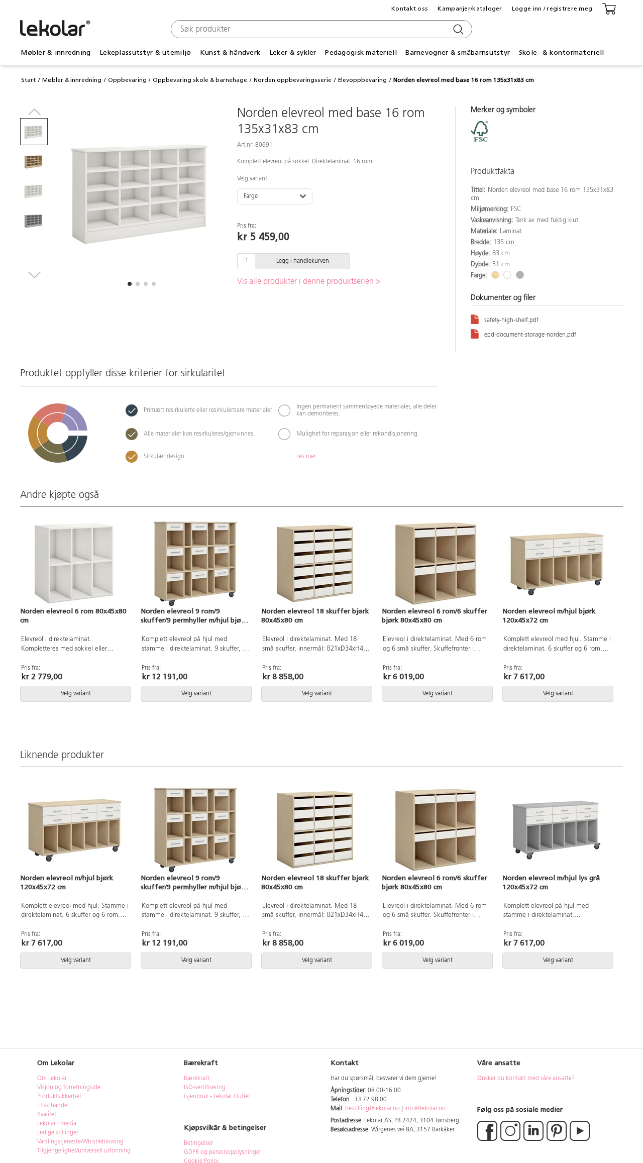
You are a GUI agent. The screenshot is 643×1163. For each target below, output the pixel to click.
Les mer (306, 457)
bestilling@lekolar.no (372, 1109)
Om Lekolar (52, 1079)
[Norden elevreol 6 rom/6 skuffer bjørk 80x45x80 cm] (436, 563)
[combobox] (320, 29)
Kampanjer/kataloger (470, 8)
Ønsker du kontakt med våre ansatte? (526, 1079)
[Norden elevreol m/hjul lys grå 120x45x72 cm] (556, 830)
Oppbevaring (127, 79)
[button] (130, 284)
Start (28, 79)
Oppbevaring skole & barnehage (200, 79)
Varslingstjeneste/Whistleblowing (80, 1142)
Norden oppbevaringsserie (293, 79)
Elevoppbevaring (362, 79)
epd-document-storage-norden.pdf (530, 335)
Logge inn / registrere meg (552, 8)
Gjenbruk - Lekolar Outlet (217, 1097)
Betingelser (199, 1143)
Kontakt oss (409, 8)
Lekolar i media (56, 1124)
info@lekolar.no (425, 1109)
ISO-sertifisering (205, 1088)
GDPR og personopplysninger (222, 1152)
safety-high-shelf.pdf (511, 321)
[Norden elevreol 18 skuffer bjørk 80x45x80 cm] (315, 563)
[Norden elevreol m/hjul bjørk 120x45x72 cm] (556, 563)
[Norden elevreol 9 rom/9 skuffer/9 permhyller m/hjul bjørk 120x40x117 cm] (195, 563)
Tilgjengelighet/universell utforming (84, 1151)
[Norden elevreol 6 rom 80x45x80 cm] (74, 563)
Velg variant (252, 179)
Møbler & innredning (71, 79)
